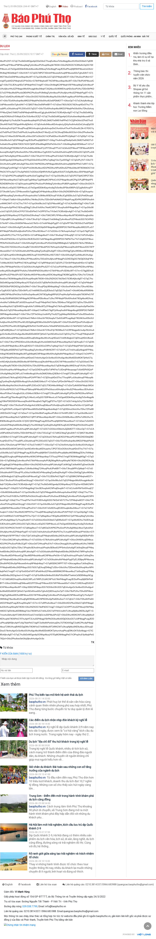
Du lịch (5, 46)
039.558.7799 (29, 906)
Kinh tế (81, 36)
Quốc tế (113, 36)
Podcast (78, 6)
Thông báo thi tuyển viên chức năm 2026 (141, 75)
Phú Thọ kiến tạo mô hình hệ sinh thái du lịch (56, 694)
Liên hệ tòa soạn (48, 884)
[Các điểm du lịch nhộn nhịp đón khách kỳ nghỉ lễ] (13, 727)
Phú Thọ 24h (16, 36)
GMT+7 (21, 6)
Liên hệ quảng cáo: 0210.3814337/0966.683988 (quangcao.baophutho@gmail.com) (109, 884)
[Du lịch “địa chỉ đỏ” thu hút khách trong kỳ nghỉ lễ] (13, 749)
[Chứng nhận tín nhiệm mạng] (19, 924)
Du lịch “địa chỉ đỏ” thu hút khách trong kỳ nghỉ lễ (58, 741)
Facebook (92, 6)
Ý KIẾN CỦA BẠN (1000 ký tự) (16, 653)
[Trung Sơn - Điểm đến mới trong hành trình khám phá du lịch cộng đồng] (13, 803)
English (52, 6)
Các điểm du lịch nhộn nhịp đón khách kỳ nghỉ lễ (58, 720)
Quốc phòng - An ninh (131, 36)
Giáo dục (93, 36)
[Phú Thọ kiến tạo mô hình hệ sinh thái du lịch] (13, 702)
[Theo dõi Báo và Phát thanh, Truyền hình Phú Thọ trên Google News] (59, 54)
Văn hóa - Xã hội (66, 36)
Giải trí (145, 36)
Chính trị (50, 36)
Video (65, 6)
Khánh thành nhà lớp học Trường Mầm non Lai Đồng (143, 107)
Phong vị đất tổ (34, 36)
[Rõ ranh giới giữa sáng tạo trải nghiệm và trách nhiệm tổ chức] (13, 861)
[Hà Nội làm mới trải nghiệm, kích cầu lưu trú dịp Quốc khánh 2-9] (13, 832)
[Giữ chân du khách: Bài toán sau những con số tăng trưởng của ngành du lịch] (13, 774)
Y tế (103, 36)
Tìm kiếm (147, 6)
